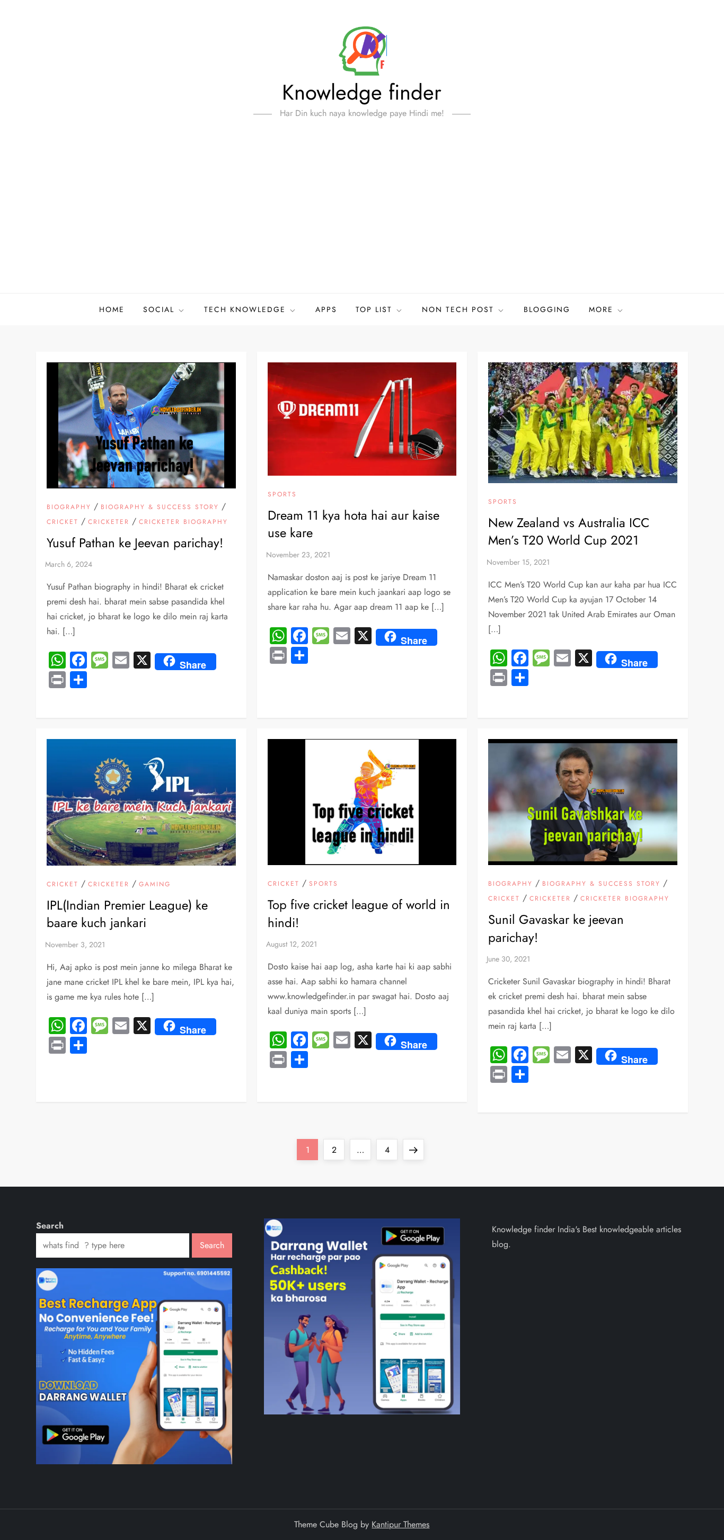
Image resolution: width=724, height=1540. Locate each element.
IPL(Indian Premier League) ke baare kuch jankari (127, 914)
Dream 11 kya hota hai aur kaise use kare (353, 524)
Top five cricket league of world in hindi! (359, 913)
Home (112, 309)
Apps (326, 309)
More (601, 309)
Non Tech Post (458, 309)
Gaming (155, 884)
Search (50, 1225)
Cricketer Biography (183, 522)
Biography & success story (160, 507)
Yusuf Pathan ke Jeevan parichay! (135, 542)
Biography (69, 507)
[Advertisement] (362, 213)
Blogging (547, 309)
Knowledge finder (362, 92)
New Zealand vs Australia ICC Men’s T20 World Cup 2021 (568, 531)
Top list (374, 309)
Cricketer (108, 522)
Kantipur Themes (400, 1524)
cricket (62, 522)
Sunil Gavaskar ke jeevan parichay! (556, 928)
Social (158, 309)
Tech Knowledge (245, 309)
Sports (282, 495)
